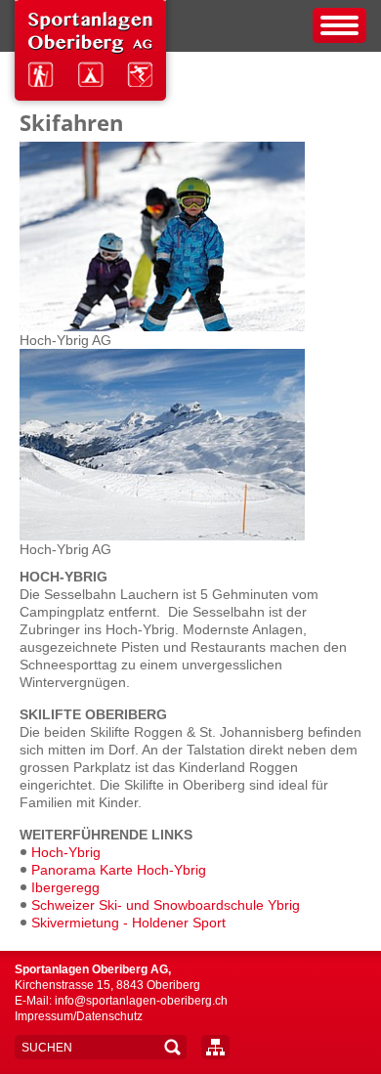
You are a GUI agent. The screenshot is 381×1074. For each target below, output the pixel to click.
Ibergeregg (65, 887)
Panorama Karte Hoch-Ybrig (118, 870)
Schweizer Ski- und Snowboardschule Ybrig (165, 905)
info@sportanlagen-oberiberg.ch (141, 1001)
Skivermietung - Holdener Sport (128, 922)
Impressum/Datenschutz (79, 1016)
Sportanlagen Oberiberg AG (90, 54)
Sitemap (215, 1047)
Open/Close (339, 25)
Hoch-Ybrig (66, 852)
